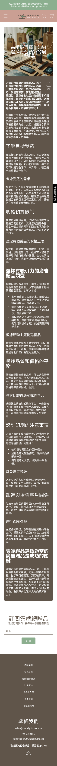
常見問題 (28, 671)
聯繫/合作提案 (28, 678)
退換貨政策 (28, 692)
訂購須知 (28, 685)
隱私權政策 (28, 705)
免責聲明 (28, 698)
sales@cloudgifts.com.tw (28, 728)
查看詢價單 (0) (55, 194)
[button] (5, 16)
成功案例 (28, 664)
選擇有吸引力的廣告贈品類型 (27, 273)
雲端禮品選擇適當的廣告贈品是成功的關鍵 (27, 555)
